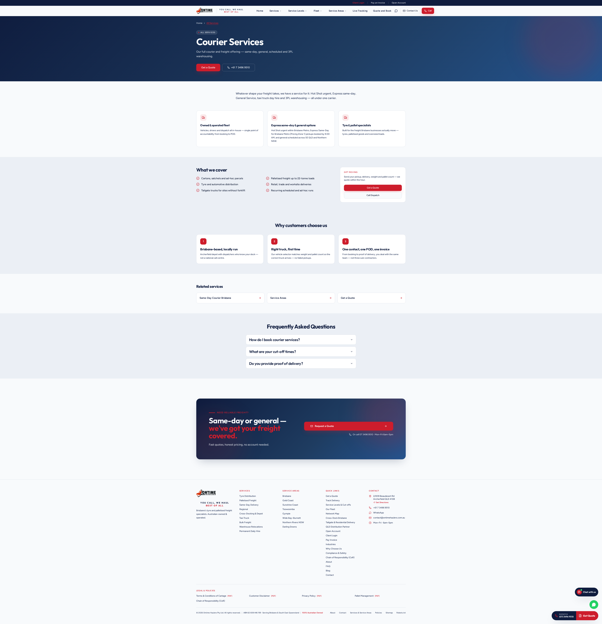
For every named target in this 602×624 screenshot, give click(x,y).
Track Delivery (333, 500)
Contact (330, 575)
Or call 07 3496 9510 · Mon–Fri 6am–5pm (373, 434)
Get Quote (589, 615)
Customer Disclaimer (259, 596)
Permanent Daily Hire (249, 531)
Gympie (286, 513)
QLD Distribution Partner (338, 526)
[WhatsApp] (396, 11)
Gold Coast (288, 500)
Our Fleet (330, 509)
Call (430, 10)
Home (259, 10)
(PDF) (229, 596)
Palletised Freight (247, 500)
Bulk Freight (245, 522)
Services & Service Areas (360, 613)
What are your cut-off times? (272, 351)
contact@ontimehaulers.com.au (389, 517)
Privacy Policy (309, 596)
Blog (328, 570)
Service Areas (336, 10)
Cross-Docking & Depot (251, 513)
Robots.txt (401, 613)
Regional (243, 509)
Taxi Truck (244, 518)
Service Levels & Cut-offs (338, 505)
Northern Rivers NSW (293, 522)
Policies (378, 613)
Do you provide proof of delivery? (276, 363)
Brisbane (287, 496)
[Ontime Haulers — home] (207, 493)
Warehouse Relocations (251, 526)
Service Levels (296, 10)
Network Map (332, 513)
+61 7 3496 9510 (240, 67)
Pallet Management (364, 596)
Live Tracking (360, 10)
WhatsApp (378, 512)
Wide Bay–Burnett (292, 518)
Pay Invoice (331, 540)
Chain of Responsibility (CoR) (340, 557)
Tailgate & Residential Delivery (340, 522)
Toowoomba (289, 509)
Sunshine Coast (290, 505)
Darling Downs (290, 526)
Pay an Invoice (378, 3)
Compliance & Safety (336, 553)
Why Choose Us (334, 548)
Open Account (399, 3)
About (329, 562)
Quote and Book (382, 10)
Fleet (316, 10)
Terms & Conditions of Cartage (211, 596)
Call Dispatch (373, 195)
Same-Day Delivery (249, 505)
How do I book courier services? (274, 339)
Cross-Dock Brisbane (336, 518)
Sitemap (389, 613)
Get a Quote (208, 67)
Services (274, 10)
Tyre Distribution (247, 496)
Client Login (358, 3)
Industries (331, 544)
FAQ (328, 566)
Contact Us (412, 10)
